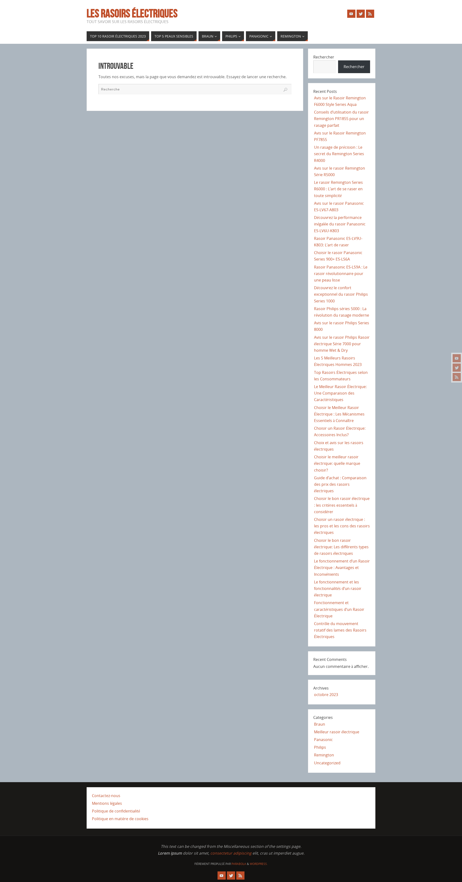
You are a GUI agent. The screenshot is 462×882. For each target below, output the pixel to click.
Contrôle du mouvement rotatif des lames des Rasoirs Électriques (340, 630)
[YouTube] (457, 358)
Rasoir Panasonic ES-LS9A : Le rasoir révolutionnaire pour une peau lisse (340, 273)
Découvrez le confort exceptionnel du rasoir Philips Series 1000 (341, 294)
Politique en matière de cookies (120, 818)
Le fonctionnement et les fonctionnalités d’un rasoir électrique (337, 588)
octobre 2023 (326, 694)
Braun (319, 724)
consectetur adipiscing (230, 853)
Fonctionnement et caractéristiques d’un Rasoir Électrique (339, 609)
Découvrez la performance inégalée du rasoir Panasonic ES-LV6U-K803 (340, 224)
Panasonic (323, 739)
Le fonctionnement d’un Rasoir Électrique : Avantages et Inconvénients (342, 567)
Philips (320, 747)
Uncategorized (327, 763)
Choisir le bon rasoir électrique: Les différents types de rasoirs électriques (341, 547)
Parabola (238, 864)
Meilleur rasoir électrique (336, 732)
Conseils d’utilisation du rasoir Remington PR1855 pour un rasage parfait (341, 118)
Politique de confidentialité (116, 811)
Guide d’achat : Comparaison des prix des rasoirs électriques (340, 484)
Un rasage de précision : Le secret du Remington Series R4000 (339, 154)
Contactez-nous (106, 795)
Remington (324, 755)
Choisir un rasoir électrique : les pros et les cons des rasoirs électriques (342, 526)
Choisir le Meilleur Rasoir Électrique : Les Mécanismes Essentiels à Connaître (339, 414)
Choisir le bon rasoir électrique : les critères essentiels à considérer (342, 505)
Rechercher (323, 57)
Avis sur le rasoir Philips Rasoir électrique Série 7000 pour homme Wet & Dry (342, 344)
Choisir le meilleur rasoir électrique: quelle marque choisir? (337, 463)
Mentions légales (107, 803)
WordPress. (259, 864)
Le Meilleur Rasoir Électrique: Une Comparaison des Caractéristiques (340, 393)
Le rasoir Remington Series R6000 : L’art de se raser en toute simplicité (338, 189)
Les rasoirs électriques (132, 13)
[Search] (285, 89)
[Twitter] (457, 368)
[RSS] (457, 377)
